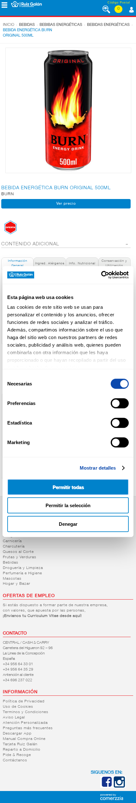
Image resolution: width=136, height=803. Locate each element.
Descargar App (17, 734)
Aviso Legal (14, 717)
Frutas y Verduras (19, 557)
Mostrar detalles (98, 468)
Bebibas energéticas (61, 25)
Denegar (68, 523)
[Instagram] (119, 786)
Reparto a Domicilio (21, 750)
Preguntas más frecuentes (28, 728)
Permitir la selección (68, 505)
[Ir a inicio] (26, 4)
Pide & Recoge (17, 755)
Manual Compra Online (24, 739)
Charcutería (14, 546)
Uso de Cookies (18, 707)
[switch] (120, 403)
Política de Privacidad (24, 701)
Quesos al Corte (18, 552)
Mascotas (12, 579)
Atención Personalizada (25, 723)
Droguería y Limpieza (23, 568)
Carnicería (12, 541)
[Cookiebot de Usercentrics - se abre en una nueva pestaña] (101, 275)
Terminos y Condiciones (25, 712)
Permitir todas (68, 486)
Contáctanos (15, 760)
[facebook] (106, 786)
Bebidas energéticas (108, 25)
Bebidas (27, 25)
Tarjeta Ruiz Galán (20, 744)
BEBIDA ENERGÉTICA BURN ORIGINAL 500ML (27, 33)
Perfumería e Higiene (22, 573)
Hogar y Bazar (16, 584)
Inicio (8, 25)
